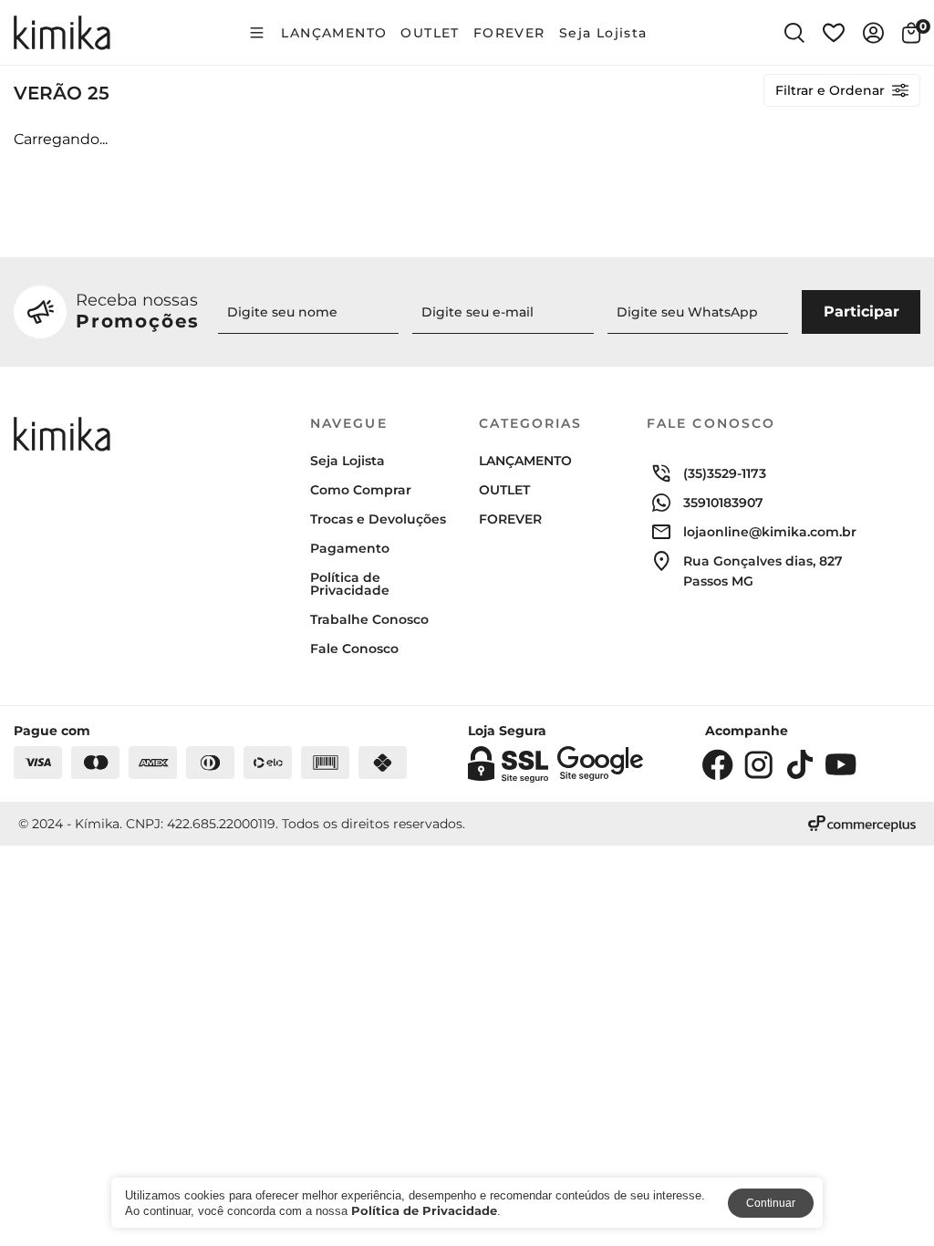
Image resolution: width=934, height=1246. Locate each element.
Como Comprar (360, 489)
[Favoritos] (834, 33)
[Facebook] (718, 764)
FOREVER (509, 33)
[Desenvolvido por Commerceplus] (862, 823)
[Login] (873, 33)
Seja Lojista (603, 33)
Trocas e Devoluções (378, 519)
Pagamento (349, 548)
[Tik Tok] (800, 764)
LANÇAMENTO (334, 33)
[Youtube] (841, 764)
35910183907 (723, 502)
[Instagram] (759, 764)
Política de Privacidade (349, 584)
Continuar (770, 1203)
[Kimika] (62, 33)
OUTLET (429, 33)
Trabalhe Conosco (369, 619)
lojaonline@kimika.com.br (769, 532)
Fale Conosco (354, 648)
